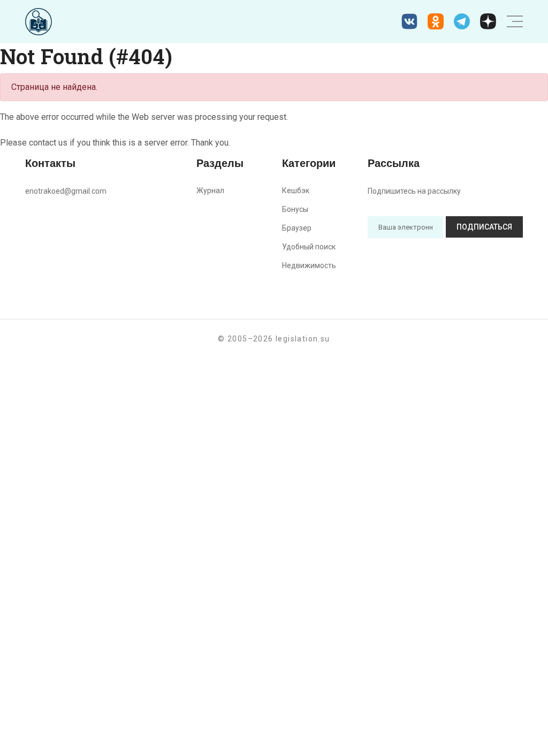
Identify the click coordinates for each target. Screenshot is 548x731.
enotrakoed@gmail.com (65, 191)
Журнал (210, 190)
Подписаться (484, 227)
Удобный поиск (309, 246)
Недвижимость (309, 265)
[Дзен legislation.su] (488, 21)
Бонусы (295, 209)
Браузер (296, 228)
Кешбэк (295, 190)
